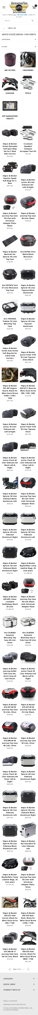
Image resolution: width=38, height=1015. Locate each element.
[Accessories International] (19, 7)
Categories (6, 39)
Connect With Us (11, 990)
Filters (4, 47)
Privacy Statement (10, 1001)
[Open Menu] (4, 7)
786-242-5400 (22, 15)
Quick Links (9, 984)
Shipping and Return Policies (14, 1004)
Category (8, 979)
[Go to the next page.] (28, 969)
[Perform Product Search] (32, 21)
